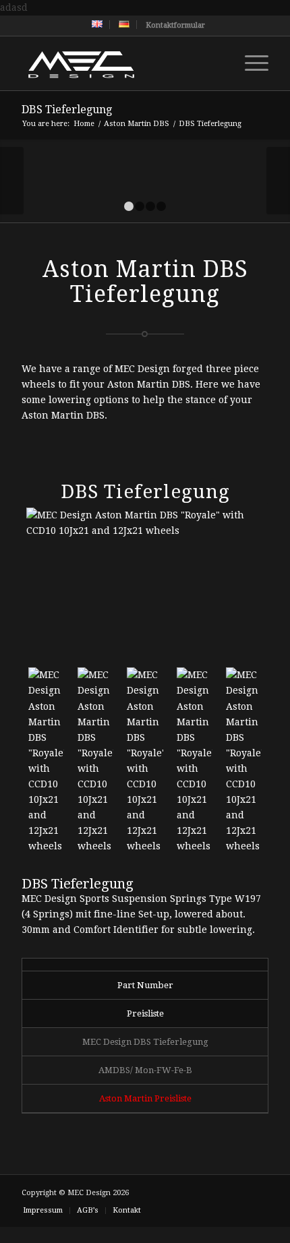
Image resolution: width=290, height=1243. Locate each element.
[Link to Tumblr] (258, 1192)
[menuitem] (97, 24)
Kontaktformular (175, 25)
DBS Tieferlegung (67, 109)
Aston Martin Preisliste (145, 1098)
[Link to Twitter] (177, 1192)
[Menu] (249, 63)
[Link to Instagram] (238, 1192)
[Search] (218, 63)
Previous (12, 180)
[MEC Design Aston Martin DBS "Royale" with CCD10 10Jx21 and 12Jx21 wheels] (145, 582)
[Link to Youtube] (197, 1192)
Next (278, 180)
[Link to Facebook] (218, 1192)
